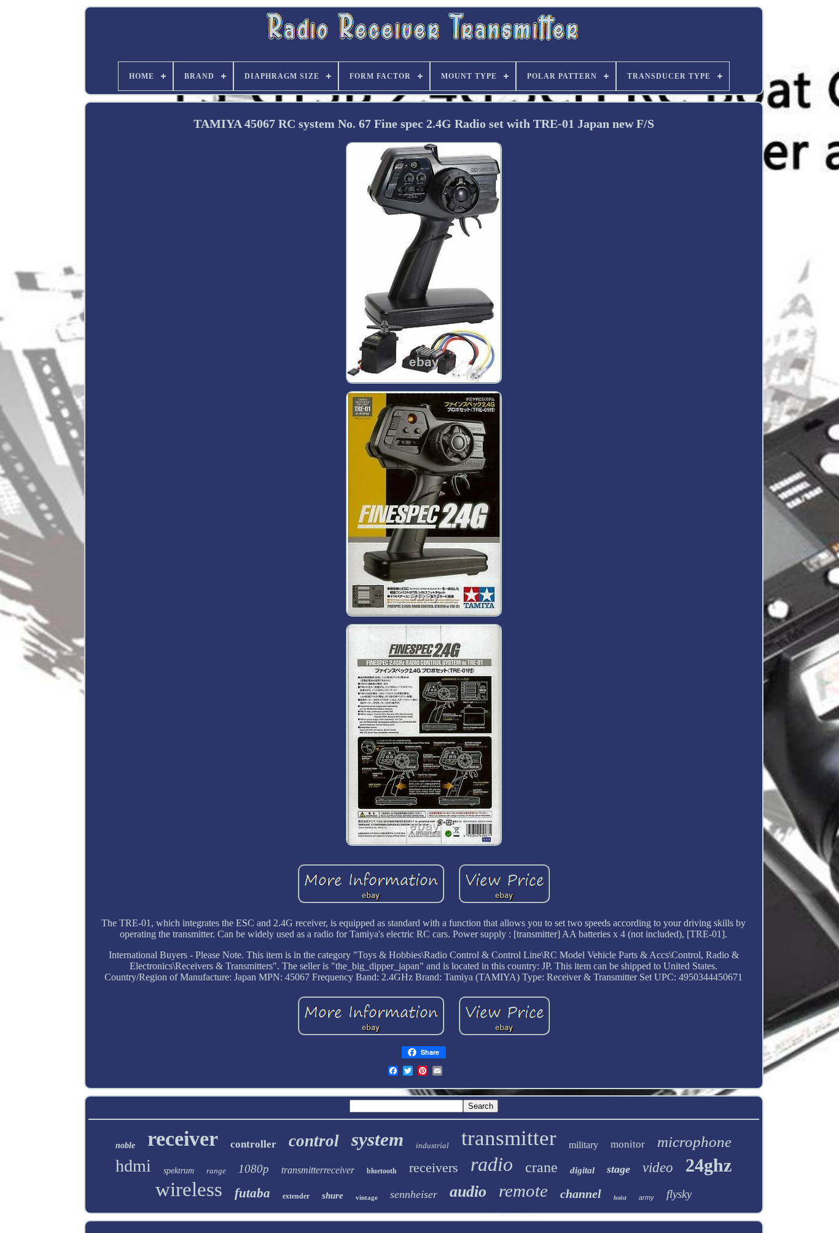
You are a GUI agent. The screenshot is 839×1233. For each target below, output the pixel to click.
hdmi (133, 1165)
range (216, 1170)
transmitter (508, 1138)
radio (491, 1164)
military (583, 1145)
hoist (620, 1197)
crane (541, 1167)
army (646, 1197)
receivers (433, 1167)
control (314, 1141)
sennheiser (413, 1194)
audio (468, 1191)
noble (125, 1145)
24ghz (708, 1165)
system (377, 1139)
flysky (679, 1194)
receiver (182, 1138)
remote (523, 1190)
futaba (252, 1193)
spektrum (178, 1170)
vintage (367, 1197)
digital (582, 1170)
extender (296, 1196)
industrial (432, 1145)
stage (618, 1169)
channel (580, 1193)
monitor (628, 1144)
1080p (253, 1168)
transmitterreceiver (317, 1170)
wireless (188, 1189)
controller (253, 1144)
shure (332, 1195)
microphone (694, 1141)
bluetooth (382, 1171)
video (657, 1167)
